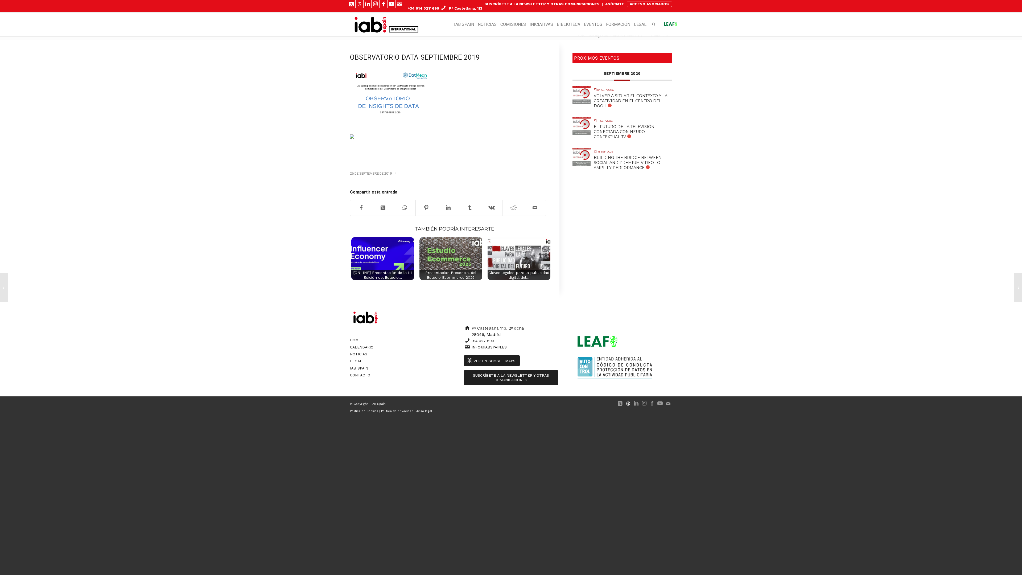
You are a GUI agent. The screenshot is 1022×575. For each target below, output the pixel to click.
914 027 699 (483, 341)
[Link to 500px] (359, 4)
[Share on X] (383, 208)
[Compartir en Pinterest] (426, 208)
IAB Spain (359, 368)
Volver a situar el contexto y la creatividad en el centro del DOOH (630, 100)
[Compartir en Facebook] (361, 208)
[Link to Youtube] (391, 4)
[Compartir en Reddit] (513, 208)
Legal (356, 361)
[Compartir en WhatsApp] (404, 208)
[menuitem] (542, 4)
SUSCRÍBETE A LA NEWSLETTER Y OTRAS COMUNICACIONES (542, 4)
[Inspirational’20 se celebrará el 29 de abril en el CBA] (1018, 287)
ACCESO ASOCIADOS (649, 4)
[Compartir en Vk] (491, 208)
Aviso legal (424, 411)
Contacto (360, 375)
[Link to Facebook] (383, 4)
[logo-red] (371, 24)
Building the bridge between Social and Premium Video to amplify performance (628, 162)
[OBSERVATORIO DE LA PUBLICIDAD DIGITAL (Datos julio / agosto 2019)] (4, 287)
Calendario (361, 347)
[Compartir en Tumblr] (470, 208)
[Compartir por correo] (535, 208)
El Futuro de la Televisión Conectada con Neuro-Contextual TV (624, 131)
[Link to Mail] (399, 4)
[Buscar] (654, 24)
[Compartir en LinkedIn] (448, 208)
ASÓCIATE (614, 4)
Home (355, 340)
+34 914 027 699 (423, 8)
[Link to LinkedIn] (367, 4)
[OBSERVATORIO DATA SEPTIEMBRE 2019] (390, 93)
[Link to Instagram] (375, 4)
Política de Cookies (364, 411)
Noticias (358, 354)
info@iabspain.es (489, 347)
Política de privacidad (397, 411)
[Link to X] (351, 4)
